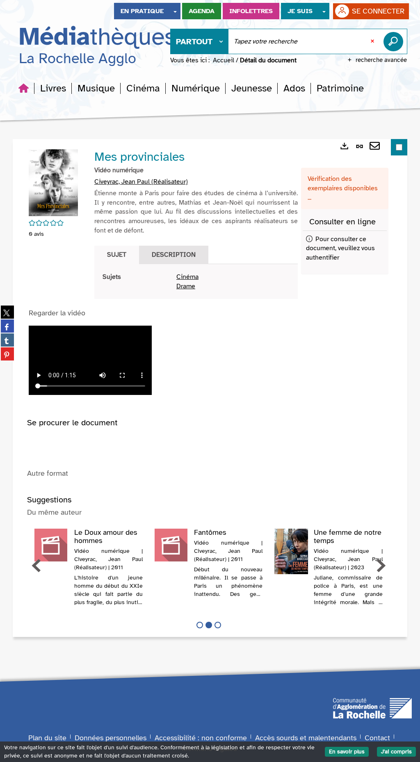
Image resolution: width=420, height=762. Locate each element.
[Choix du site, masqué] (175, 11)
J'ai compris (396, 751)
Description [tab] (174, 255)
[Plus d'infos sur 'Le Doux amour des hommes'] (51, 545)
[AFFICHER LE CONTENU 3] (218, 625)
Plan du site (47, 737)
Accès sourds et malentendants (305, 737)
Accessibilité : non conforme (201, 737)
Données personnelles (110, 737)
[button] (53, 88)
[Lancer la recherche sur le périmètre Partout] (395, 41)
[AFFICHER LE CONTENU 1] (199, 625)
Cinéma (187, 277)
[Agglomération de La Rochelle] (372, 707)
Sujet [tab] (116, 255)
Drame (185, 286)
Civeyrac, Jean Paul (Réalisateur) (141, 182)
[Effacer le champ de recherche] (373, 41)
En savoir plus (347, 751)
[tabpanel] (196, 281)
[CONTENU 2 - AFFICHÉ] (208, 625)
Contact (377, 737)
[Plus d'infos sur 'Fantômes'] (171, 545)
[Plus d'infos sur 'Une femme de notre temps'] (291, 551)
